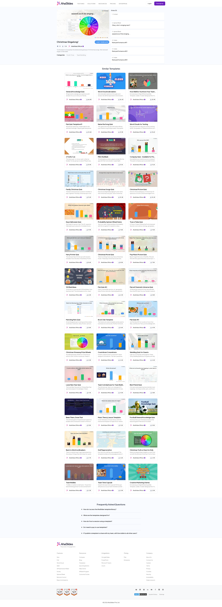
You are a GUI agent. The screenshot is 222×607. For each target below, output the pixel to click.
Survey (59, 571)
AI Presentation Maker (63, 568)
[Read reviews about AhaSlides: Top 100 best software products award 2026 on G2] (60, 592)
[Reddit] (163, 589)
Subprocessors (150, 580)
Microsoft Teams (106, 563)
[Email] (136, 589)
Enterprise (123, 3)
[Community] (143, 589)
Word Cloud (60, 563)
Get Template (102, 42)
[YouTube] (151, 589)
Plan (125, 557)
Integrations (105, 553)
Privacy (148, 568)
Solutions (91, 3)
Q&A (58, 566)
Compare (82, 557)
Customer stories (84, 574)
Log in (149, 3)
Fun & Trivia (70, 55)
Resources (103, 3)
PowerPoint (105, 560)
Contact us (149, 560)
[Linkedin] (147, 589)
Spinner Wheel (61, 574)
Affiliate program (84, 571)
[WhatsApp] (140, 589)
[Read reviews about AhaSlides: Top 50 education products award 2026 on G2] (67, 592)
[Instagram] (159, 589)
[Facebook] (155, 589)
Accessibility (149, 577)
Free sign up (159, 3)
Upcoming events (84, 566)
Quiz (58, 557)
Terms (148, 566)
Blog (80, 560)
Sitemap (161, 594)
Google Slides (106, 557)
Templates (82, 563)
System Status (153, 594)
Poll (58, 560)
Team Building (81, 55)
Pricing (113, 3)
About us (148, 557)
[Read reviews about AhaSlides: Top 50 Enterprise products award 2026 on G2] (74, 592)
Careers (148, 563)
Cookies (148, 571)
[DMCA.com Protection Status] (140, 594)
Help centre (82, 568)
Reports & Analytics (62, 580)
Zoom (103, 566)
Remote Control (61, 577)
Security (148, 574)
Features (80, 3)
